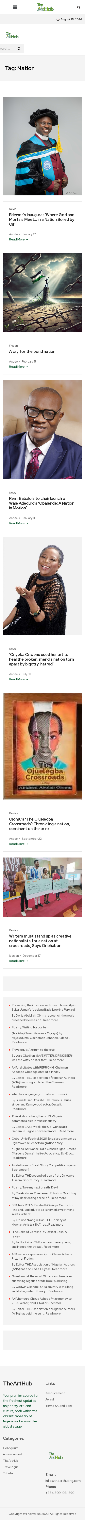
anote (13, 234)
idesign (14, 955)
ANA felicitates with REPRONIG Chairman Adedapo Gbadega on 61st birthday (40, 1070)
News (12, 208)
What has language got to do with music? (39, 1094)
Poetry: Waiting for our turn (30, 1027)
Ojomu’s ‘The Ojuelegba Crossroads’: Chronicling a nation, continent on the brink (39, 824)
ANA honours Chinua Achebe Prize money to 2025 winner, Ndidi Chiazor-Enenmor (42, 1301)
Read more (50, 1020)
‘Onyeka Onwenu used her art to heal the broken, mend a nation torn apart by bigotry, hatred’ (41, 659)
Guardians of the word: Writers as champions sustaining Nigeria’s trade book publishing (42, 1278)
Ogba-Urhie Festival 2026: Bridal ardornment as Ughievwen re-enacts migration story (44, 1141)
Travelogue (11, 1467)
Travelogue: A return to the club (33, 1050)
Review (13, 813)
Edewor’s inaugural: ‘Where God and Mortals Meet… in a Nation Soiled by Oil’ (41, 219)
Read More (17, 239)
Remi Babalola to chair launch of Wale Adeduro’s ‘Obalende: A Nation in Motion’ (41, 503)
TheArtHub (10, 1461)
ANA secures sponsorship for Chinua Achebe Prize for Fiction (42, 1256)
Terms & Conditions (59, 1406)
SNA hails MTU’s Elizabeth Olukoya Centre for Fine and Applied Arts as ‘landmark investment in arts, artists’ (43, 1209)
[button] (14, 7)
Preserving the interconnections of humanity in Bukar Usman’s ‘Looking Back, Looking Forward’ (44, 1007)
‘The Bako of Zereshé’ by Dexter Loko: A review (39, 1234)
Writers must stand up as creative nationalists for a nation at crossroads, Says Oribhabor (40, 941)
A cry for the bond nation (32, 351)
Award (49, 1399)
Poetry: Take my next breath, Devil (35, 1187)
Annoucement (55, 1393)
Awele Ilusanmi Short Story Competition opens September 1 (44, 1167)
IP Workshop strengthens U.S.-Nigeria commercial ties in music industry (37, 1118)
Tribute (8, 1473)
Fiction (13, 345)
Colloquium (10, 1448)
